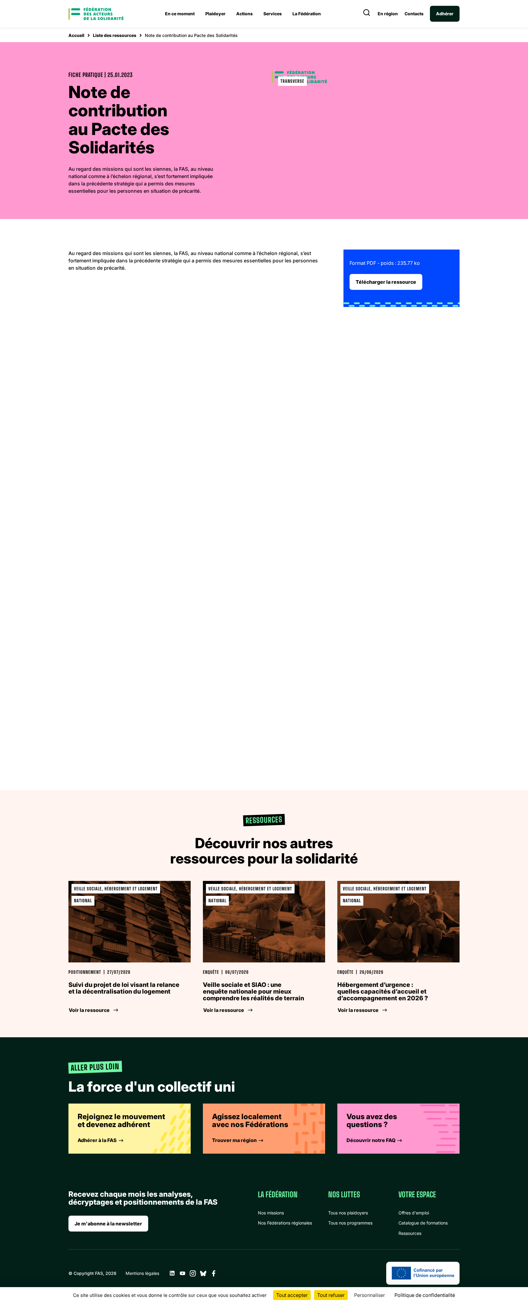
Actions (244, 13)
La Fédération (306, 13)
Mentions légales (142, 1273)
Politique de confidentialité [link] (424, 1295)
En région (388, 13)
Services (272, 13)
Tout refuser (331, 1295)
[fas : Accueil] (95, 13)
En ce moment (180, 13)
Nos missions (271, 1212)
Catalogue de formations (423, 1222)
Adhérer (444, 13)
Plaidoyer (215, 13)
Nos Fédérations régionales (285, 1222)
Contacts (414, 13)
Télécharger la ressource (386, 282)
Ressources (409, 1233)
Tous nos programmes (350, 1222)
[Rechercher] (366, 14)
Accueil (76, 35)
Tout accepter (292, 1295)
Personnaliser (369, 1295)
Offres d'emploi (413, 1212)
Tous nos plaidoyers (348, 1212)
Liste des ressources (114, 35)
